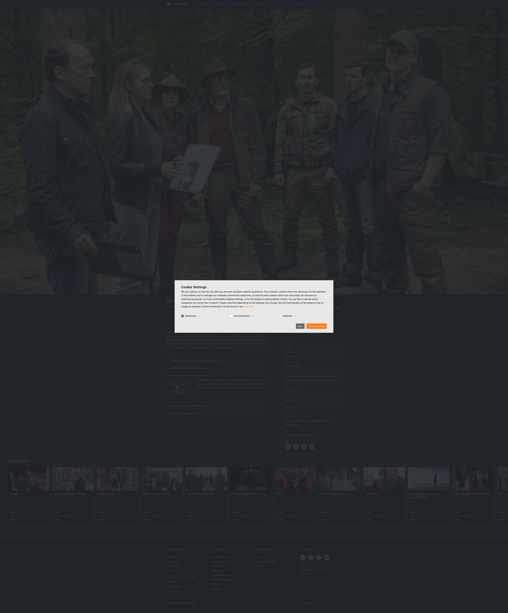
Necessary (190, 316)
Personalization (242, 316)
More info (248, 306)
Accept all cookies (317, 326)
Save (300, 326)
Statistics (288, 316)
